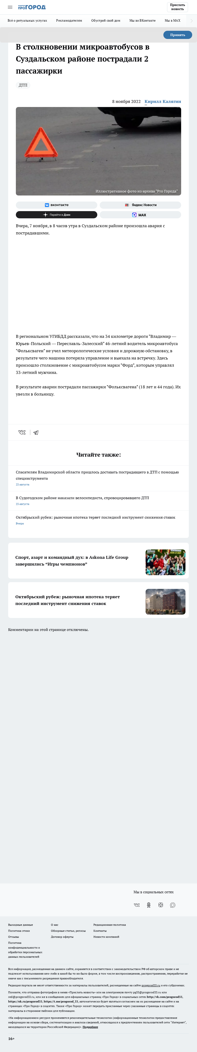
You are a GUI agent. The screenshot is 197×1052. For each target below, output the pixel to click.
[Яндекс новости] (140, 205)
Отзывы (13, 937)
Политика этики (19, 930)
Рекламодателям (69, 20)
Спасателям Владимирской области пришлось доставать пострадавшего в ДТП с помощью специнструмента (97, 478)
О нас (54, 924)
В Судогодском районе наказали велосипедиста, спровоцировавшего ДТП (82, 500)
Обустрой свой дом (105, 20)
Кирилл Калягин (163, 101)
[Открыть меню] (10, 7)
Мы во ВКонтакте (142, 20)
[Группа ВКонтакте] (56, 205)
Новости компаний (106, 937)
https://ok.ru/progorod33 (25, 1001)
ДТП (23, 85)
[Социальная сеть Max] (140, 214)
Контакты (100, 930)
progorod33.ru (151, 985)
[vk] (22, 432)
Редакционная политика (109, 924)
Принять (177, 35)
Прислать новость (177, 7)
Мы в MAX (172, 20)
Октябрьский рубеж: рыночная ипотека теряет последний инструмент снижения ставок (95, 520)
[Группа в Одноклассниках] (149, 905)
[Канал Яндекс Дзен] (56, 214)
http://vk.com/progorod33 (164, 997)
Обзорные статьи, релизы (68, 930)
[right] (191, 21)
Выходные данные (20, 924)
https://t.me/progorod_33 (61, 1001)
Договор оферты (62, 937)
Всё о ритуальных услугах (27, 20)
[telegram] (37, 432)
